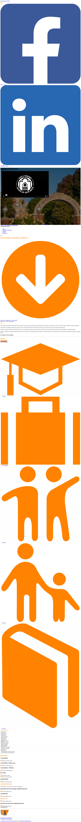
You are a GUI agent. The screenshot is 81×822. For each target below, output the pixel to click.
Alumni (4, 396)
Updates (4, 231)
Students (4, 728)
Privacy (4, 821)
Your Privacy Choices (10, 821)
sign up (1, 2)
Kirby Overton (4, 798)
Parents (4, 622)
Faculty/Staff (5, 465)
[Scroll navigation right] (1, 235)
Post (5, 84)
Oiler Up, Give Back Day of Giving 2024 (9, 225)
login (1, 3)
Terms (1, 821)
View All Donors (3, 341)
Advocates (5, 233)
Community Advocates (6, 784)
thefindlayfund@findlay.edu (25, 821)
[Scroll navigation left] (0, 235)
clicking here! (44, 224)
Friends (4, 542)
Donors (4, 232)
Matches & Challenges (7, 230)
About (4, 228)
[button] (5, 166)
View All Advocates (4, 807)
